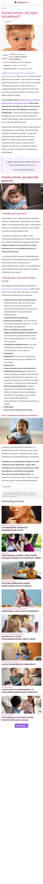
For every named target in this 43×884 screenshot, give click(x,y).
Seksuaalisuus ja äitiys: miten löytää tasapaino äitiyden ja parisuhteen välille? (21, 556)
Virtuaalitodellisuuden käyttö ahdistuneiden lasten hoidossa (17, 584)
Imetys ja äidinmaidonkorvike (13, 634)
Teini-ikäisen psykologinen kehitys (14, 609)
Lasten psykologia (8, 581)
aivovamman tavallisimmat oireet (15, 289)
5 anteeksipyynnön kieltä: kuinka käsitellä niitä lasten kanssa (18, 718)
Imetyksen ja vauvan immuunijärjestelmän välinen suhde (19, 637)
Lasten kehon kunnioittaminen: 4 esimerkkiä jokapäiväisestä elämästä (19, 690)
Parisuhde (5, 553)
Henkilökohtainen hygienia (12, 525)
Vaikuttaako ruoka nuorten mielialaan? (20, 611)
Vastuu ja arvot (8, 715)
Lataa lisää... (21, 726)
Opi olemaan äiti (8, 687)
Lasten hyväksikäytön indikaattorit (19, 664)
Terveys (4, 8)
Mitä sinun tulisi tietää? (10, 662)
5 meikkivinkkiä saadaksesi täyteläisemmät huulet (15, 528)
